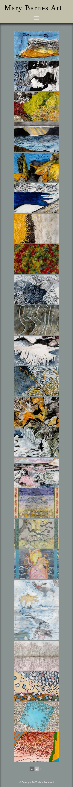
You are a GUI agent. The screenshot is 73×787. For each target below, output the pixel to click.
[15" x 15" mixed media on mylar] (36, 717)
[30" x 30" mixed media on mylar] (36, 595)
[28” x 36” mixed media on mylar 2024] (36, 45)
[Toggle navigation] (36, 17)
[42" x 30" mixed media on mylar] (36, 656)
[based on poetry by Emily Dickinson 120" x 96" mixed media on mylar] (36, 503)
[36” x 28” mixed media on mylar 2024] (36, 76)
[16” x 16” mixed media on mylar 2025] (36, 259)
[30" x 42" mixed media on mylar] (36, 686)
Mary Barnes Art (33, 8)
